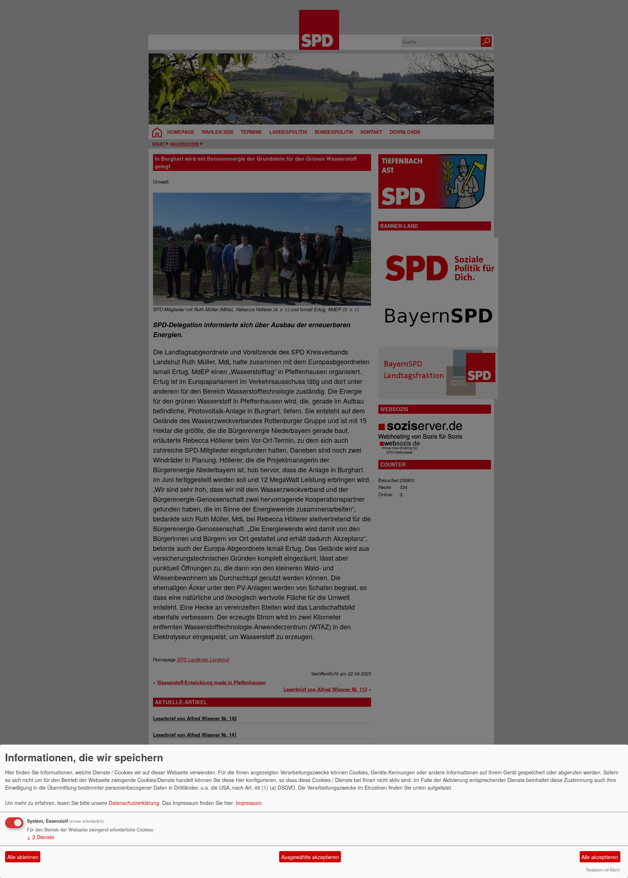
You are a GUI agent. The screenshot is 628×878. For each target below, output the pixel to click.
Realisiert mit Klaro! (603, 870)
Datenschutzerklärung (134, 802)
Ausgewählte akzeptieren (310, 857)
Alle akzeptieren (599, 857)
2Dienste (40, 837)
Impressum (249, 802)
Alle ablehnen (23, 857)
